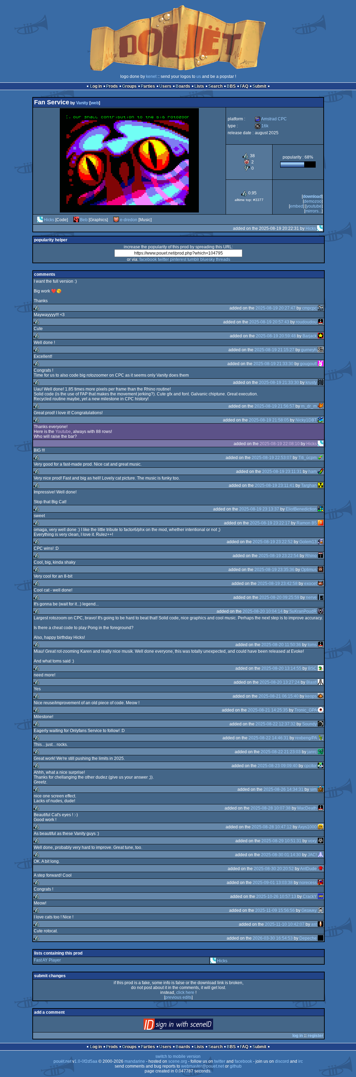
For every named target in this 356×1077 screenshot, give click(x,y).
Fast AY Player (47, 960)
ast (314, 924)
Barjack (309, 335)
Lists (199, 86)
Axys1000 (307, 827)
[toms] (320, 644)
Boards (183, 86)
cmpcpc (309, 308)
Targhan (309, 485)
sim (313, 789)
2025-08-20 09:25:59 (279, 597)
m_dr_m (309, 406)
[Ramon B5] (320, 523)
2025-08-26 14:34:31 (284, 789)
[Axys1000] (320, 827)
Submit (259, 86)
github (236, 1066)
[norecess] (320, 882)
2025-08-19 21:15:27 (274, 349)
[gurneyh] (320, 349)
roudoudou (306, 322)
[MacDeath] (320, 808)
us (198, 76)
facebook (148, 259)
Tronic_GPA (305, 710)
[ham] (320, 471)
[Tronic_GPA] (320, 710)
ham (312, 471)
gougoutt (308, 363)
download (312, 196)
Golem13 (308, 541)
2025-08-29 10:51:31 (281, 840)
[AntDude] (320, 868)
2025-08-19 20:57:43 (269, 322)
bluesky (207, 259)
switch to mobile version (178, 1056)
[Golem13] (320, 541)
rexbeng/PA (306, 738)
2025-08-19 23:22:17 (270, 523)
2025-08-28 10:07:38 (271, 808)
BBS (231, 86)
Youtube (314, 206)
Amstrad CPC (271, 118)
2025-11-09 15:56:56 (275, 910)
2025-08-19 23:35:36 (274, 569)
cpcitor (310, 765)
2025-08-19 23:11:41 (274, 485)
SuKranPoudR (303, 611)
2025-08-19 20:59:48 (276, 335)
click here (185, 992)
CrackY (310, 896)
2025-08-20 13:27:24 (280, 682)
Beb (84, 219)
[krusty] (320, 382)
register (315, 1035)
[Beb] (76, 219)
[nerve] (320, 597)
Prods (112, 86)
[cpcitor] (320, 765)
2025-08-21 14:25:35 (268, 710)
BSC (312, 668)
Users (165, 86)
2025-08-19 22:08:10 (280, 443)
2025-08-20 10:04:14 (263, 611)
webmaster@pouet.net (202, 1066)
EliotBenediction (301, 509)
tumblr (193, 259)
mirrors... (313, 211)
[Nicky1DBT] (320, 420)
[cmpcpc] (320, 308)
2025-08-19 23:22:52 (273, 541)
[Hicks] (40, 219)
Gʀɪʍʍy (309, 910)
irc (300, 1061)
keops (311, 696)
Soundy (309, 724)
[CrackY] (320, 896)
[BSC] (320, 668)
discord (282, 1061)
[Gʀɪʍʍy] (320, 910)
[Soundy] (320, 724)
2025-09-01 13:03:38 (273, 882)
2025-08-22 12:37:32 (276, 724)
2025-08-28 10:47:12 (272, 827)
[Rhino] (320, 555)
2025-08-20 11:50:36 (281, 644)
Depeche (308, 938)
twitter (163, 259)
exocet (310, 583)
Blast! (311, 682)
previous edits (178, 997)
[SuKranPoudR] (320, 611)
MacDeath (307, 808)
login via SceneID (190, 1026)
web (95, 103)
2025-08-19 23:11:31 (282, 471)
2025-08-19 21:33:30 (273, 363)
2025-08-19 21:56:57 (274, 406)
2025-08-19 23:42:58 (278, 583)
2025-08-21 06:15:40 (279, 696)
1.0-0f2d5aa (85, 1061)
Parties (148, 86)
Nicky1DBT (306, 420)
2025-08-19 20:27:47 (276, 308)
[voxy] (320, 840)
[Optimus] (320, 569)
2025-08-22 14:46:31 (269, 738)
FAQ (244, 86)
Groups (129, 86)
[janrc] (320, 751)
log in (297, 1035)
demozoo (313, 201)
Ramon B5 (307, 523)
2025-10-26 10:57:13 (276, 896)
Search (215, 86)
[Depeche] (320, 938)
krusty (311, 382)
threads (223, 259)
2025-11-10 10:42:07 (285, 924)
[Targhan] (320, 485)
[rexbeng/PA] (320, 738)
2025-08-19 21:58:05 (269, 420)
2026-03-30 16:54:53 (273, 938)
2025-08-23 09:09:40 (278, 765)
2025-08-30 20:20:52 (274, 868)
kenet (151, 76)
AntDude (308, 868)
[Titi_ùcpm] (320, 457)
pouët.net (62, 1061)
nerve (311, 597)
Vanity (82, 103)
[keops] (320, 696)
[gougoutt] (320, 363)
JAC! (312, 854)
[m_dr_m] (320, 406)
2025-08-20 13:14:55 (281, 668)
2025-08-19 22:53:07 (272, 457)
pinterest (178, 259)
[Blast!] (320, 682)
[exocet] (320, 583)
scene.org (177, 1061)
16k (261, 125)
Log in (96, 86)
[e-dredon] (116, 219)
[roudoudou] (320, 322)
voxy (312, 840)
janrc (312, 751)
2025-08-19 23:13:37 (259, 509)
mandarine (134, 1061)
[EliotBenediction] (320, 509)
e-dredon (128, 219)
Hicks (49, 219)
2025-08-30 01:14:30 (281, 854)
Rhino (311, 555)
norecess (308, 882)
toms (312, 644)
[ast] (320, 924)
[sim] (320, 789)
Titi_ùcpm (307, 457)
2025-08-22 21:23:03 (281, 751)
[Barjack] (320, 335)
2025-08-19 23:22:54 (279, 555)
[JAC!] (320, 854)
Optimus (309, 569)
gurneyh (309, 349)
